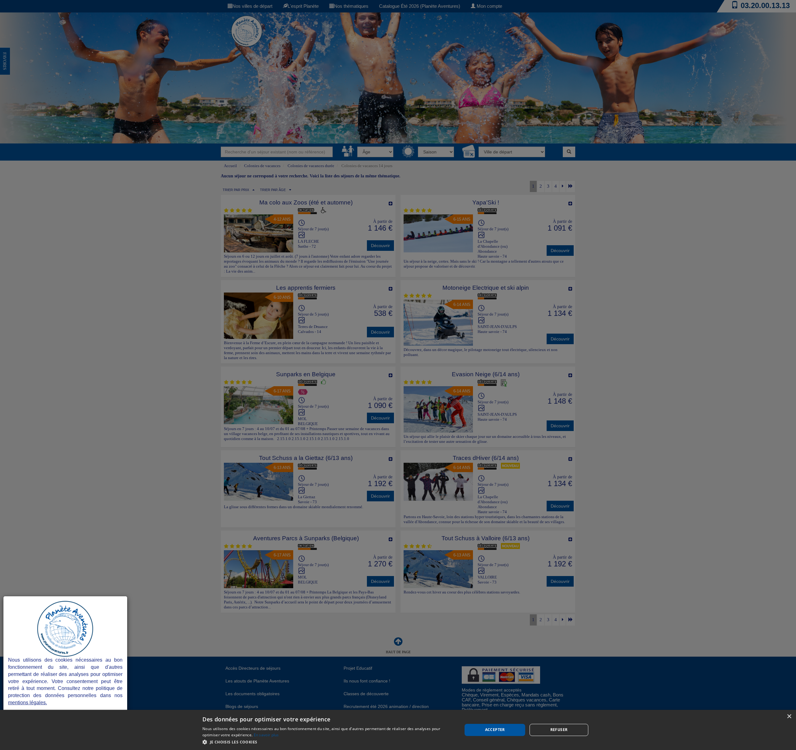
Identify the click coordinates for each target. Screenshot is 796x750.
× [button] (789, 716)
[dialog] (398, 730)
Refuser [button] (559, 729)
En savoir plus (266, 735)
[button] (328, 741)
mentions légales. (27, 702)
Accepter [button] (495, 729)
